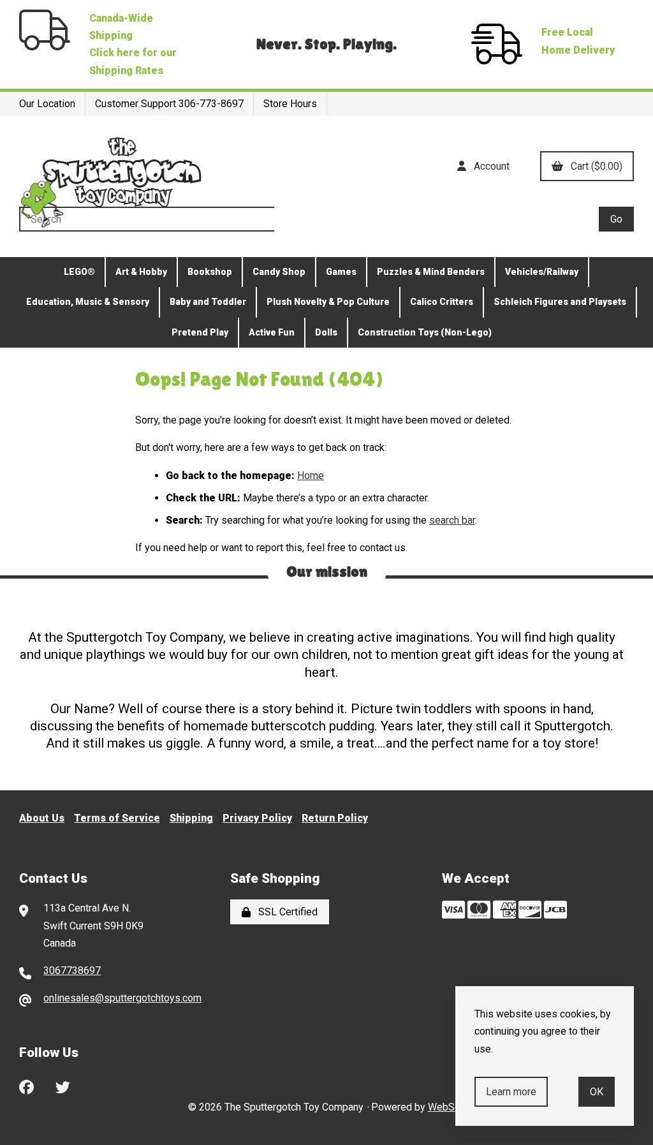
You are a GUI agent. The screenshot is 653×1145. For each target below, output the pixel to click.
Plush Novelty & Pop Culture (328, 302)
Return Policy (335, 818)
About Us (41, 818)
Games (341, 272)
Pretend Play (200, 332)
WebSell (447, 1107)
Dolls (326, 332)
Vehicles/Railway (541, 272)
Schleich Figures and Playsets (560, 302)
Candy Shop (279, 272)
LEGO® (79, 272)
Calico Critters (441, 302)
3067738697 (72, 970)
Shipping (191, 818)
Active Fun (272, 332)
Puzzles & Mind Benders (431, 272)
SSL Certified (285, 912)
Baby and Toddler (208, 302)
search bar (452, 520)
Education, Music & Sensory (87, 302)
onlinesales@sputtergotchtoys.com (122, 998)
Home (310, 475)
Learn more (511, 1092)
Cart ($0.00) (594, 166)
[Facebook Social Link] (26, 1085)
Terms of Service (117, 818)
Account (489, 166)
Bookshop (209, 272)
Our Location (47, 104)
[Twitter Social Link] (62, 1085)
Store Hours (290, 104)
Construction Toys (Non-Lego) (425, 332)
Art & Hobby (141, 272)
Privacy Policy (257, 818)
